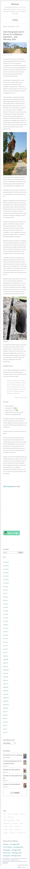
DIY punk (15, 814)
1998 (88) (5, 659)
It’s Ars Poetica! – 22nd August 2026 (13, 847)
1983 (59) (5, 708)
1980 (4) (5, 718)
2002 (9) (5, 645)
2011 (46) (5, 614)
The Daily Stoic (21, 832)
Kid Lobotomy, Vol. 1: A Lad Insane (13, 755)
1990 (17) (5, 683)
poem (21, 823)
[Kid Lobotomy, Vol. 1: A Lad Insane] (24, 758)
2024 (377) (6, 569)
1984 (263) (6, 704)
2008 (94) (5, 624)
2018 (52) (5, 590)
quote (5, 829)
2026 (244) (6, 562)
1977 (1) (5, 729)
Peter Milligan (7, 757)
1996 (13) (5, 663)
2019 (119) (5, 586)
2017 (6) (5, 593)
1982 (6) (5, 711)
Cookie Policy (5, 862)
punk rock (18, 826)
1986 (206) (6, 697)
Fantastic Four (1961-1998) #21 (12, 769)
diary (9, 814)
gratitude (10, 817)
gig (5, 817)
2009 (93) (5, 621)
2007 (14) (5, 628)
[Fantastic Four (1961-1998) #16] (24, 787)
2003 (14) (5, 642)
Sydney (6, 832)
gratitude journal (9, 820)
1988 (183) (6, 690)
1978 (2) (5, 725)
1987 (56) (5, 694)
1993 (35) (5, 673)
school (11, 829)
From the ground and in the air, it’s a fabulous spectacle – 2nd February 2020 (13, 36)
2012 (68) (5, 611)
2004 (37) (5, 638)
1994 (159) (6, 670)
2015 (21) (5, 600)
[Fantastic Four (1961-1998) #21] (24, 772)
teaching (12, 832)
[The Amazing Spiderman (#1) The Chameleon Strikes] (24, 764)
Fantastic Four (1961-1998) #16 (12, 784)
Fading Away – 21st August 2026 (12, 850)
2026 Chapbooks (8, 486)
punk (11, 826)
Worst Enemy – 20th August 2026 (12, 853)
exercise (22, 814)
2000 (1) (5, 652)
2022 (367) (6, 576)
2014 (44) (5, 604)
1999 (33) (5, 656)
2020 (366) (6, 583)
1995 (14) (5, 666)
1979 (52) (5, 722)
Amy (5, 814)
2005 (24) (5, 635)
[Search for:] (10, 552)
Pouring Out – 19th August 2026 (12, 855)
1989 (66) (5, 687)
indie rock (15, 823)
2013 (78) (5, 607)
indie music (7, 823)
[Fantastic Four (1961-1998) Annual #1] (24, 779)
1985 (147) (5, 701)
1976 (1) (5, 732)
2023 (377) (6, 572)
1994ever (15, 4)
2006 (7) (5, 631)
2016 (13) (5, 597)
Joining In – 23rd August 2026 (11, 844)
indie (18, 820)
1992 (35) (5, 677)
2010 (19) (5, 617)
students (18, 829)
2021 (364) (6, 579)
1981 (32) (5, 715)
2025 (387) (6, 565)
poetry (6, 826)
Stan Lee (6, 772)
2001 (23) (5, 649)
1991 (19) (5, 680)
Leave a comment (8, 55)
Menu (16, 20)
